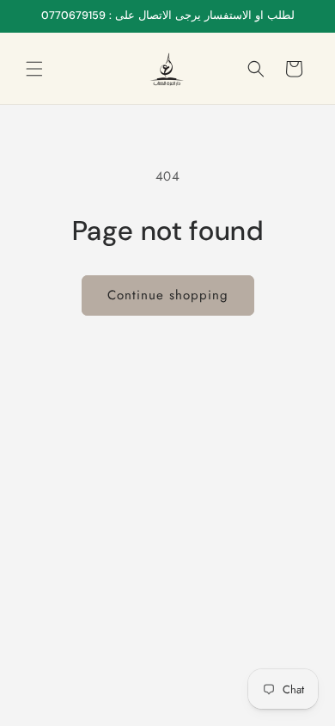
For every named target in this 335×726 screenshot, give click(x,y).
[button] (34, 69)
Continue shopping (167, 295)
